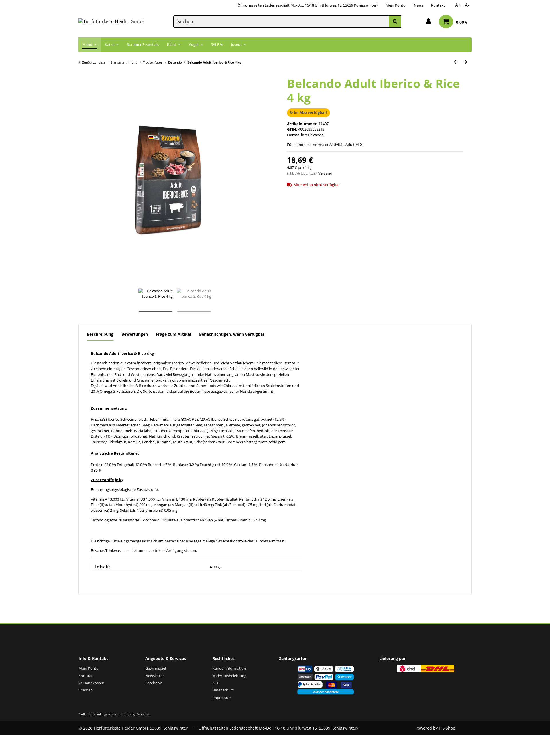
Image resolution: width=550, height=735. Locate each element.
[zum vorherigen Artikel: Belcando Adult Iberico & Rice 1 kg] (455, 62)
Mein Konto (396, 5)
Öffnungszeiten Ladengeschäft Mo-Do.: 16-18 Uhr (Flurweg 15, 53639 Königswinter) (307, 5)
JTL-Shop (447, 728)
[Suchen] (395, 21)
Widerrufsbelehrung (229, 675)
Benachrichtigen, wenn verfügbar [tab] (231, 334)
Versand (325, 173)
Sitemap (85, 690)
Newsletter (154, 675)
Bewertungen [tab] (134, 334)
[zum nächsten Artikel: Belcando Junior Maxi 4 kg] (466, 62)
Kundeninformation (229, 668)
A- (467, 5)
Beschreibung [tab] (100, 334)
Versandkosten (91, 682)
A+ (458, 5)
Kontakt (438, 5)
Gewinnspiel (155, 668)
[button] (428, 21)
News (418, 5)
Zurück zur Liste (93, 62)
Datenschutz (223, 690)
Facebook (153, 682)
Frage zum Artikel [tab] (173, 334)
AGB (215, 682)
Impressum (222, 697)
